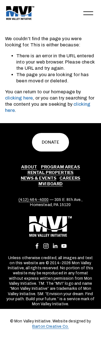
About (29, 167)
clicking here (19, 98)
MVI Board (50, 183)
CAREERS (69, 178)
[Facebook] (37, 246)
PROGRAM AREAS (60, 167)
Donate (50, 142)
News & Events (38, 178)
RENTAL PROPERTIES (50, 172)
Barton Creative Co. (50, 326)
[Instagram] (46, 246)
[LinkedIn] (55, 246)
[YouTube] (64, 246)
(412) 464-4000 (34, 200)
